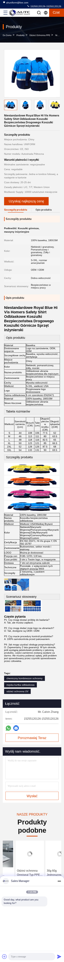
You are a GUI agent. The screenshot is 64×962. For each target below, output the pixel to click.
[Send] (59, 956)
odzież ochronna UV (17, 691)
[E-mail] (16, 728)
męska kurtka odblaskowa (20, 684)
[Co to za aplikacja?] (8, 728)
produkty (20, 35)
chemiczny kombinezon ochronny (24, 678)
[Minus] (59, 881)
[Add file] (4, 956)
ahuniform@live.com (17, 2)
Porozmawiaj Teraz (32, 738)
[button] (59, 105)
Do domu (7, 35)
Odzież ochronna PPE (39, 35)
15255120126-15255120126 (45, 6)
